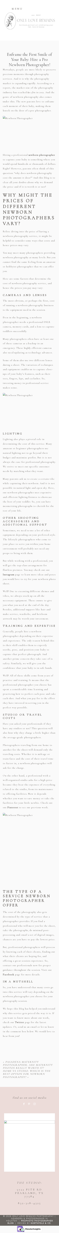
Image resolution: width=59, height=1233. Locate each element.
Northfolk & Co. (41, 1223)
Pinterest (12, 807)
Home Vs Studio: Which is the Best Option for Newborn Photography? (26, 1074)
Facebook (8, 974)
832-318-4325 (29, 1203)
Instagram (8, 574)
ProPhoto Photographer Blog (30, 1221)
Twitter (19, 1022)
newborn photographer (41, 155)
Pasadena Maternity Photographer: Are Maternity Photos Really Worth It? (28, 1065)
